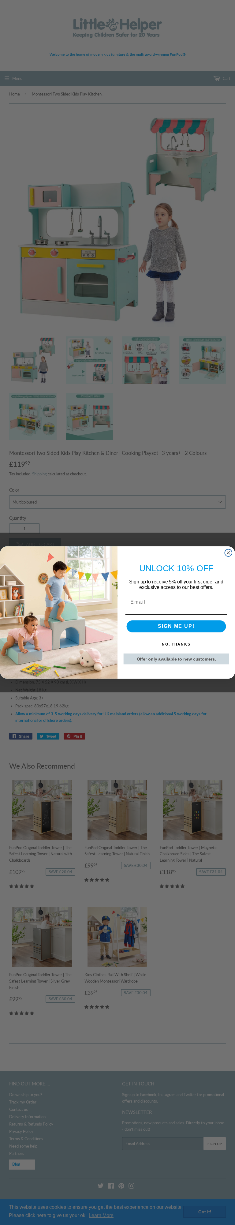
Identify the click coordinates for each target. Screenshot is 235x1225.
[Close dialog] (228, 552)
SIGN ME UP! (176, 626)
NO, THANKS (176, 644)
